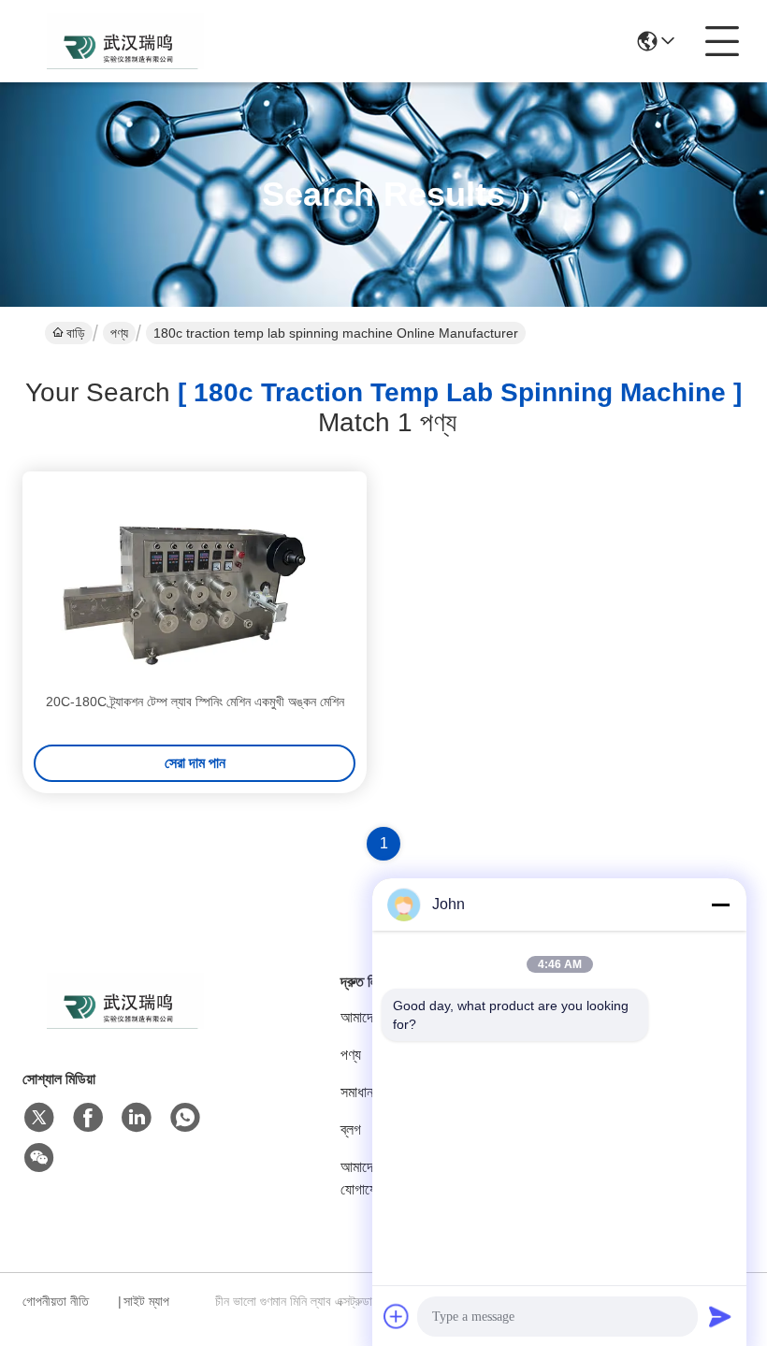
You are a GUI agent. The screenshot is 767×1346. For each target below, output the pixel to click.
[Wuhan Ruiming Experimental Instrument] (125, 41)
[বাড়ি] (125, 1024)
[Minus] (720, 904)
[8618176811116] (185, 1118)
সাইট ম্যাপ (146, 1301)
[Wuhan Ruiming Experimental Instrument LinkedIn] (136, 1118)
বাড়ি (75, 333)
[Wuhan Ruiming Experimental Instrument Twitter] (39, 1118)
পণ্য (119, 333)
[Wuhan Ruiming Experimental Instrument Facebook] (88, 1118)
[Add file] (397, 1316)
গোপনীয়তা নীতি (55, 1301)
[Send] (720, 1316)
